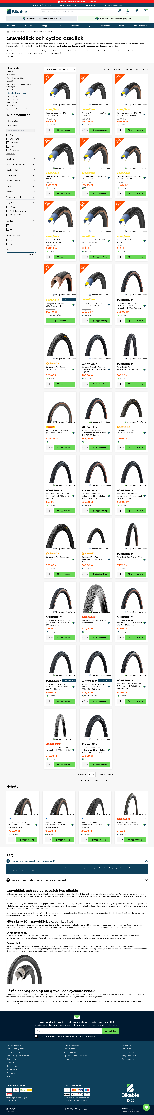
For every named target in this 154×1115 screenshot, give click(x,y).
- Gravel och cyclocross (16, 93)
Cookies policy (128, 1059)
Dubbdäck (10, 81)
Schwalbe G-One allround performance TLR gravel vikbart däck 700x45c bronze (94, 496)
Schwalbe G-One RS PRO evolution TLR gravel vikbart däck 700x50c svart (57, 686)
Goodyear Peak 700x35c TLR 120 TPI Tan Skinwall (57, 241)
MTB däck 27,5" (12, 99)
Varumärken (105, 26)
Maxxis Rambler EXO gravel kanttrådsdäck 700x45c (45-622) (58, 749)
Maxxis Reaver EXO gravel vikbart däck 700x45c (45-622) (128, 823)
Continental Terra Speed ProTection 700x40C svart (56, 368)
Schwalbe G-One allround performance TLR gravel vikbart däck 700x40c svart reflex (94, 750)
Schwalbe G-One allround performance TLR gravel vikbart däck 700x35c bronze (129, 622)
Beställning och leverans (17, 1056)
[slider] (6, 252)
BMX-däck (10, 75)
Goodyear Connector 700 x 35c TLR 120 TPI (94, 114)
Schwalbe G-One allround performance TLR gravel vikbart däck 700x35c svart (129, 496)
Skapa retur (11, 1063)
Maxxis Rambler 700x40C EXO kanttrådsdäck (94, 621)
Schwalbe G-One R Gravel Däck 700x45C (129, 558)
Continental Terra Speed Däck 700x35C (57, 558)
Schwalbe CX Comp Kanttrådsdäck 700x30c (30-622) (128, 369)
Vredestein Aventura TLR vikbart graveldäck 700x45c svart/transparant (55, 824)
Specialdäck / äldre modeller (17, 109)
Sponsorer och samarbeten (76, 1056)
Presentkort (11, 1076)
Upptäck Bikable (71, 1045)
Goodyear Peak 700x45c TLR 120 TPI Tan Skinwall (93, 241)
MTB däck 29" (11, 103)
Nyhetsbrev (69, 1059)
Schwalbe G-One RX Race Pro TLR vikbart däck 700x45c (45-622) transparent (129, 686)
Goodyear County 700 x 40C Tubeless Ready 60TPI (93, 304)
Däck (10, 71)
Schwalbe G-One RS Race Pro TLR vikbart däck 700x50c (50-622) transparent (58, 622)
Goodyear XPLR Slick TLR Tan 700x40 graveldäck (58, 305)
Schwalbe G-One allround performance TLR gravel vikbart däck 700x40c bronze (94, 432)
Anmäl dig (110, 1031)
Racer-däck (10, 106)
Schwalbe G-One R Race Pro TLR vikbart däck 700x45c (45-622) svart (58, 496)
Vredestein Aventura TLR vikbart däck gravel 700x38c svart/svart (92, 824)
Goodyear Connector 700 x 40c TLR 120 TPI (57, 114)
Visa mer (10, 154)
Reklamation (12, 1066)
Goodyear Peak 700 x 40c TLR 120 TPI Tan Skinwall (94, 177)
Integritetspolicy (129, 1056)
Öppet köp (11, 1059)
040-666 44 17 (10, 1110)
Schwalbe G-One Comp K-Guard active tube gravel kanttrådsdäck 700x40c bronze (129, 305)
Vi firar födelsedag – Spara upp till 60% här (78, 2)
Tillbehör (28, 26)
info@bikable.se (10, 1111)
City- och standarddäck (15, 78)
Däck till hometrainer (14, 90)
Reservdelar (11, 26)
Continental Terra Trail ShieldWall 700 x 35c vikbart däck (92, 559)
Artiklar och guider (15, 1049)
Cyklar (58, 26)
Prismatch (11, 1073)
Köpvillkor (126, 1049)
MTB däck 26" (11, 96)
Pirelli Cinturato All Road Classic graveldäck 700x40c (58, 431)
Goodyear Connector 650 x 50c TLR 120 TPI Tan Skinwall (129, 177)
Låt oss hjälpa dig (14, 1045)
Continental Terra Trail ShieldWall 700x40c (125, 431)
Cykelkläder (74, 26)
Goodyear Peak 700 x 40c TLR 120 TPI (129, 241)
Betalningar (11, 1069)
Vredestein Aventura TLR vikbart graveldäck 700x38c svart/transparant (19, 824)
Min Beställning (13, 1052)
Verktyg (44, 26)
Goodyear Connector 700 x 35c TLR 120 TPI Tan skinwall (129, 114)
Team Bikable (70, 1052)
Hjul (89, 26)
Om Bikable (69, 1049)
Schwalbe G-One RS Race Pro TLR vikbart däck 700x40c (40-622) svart (94, 369)
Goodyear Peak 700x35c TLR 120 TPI (57, 177)
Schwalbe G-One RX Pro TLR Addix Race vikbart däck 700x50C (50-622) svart (93, 686)
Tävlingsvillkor (128, 1052)
